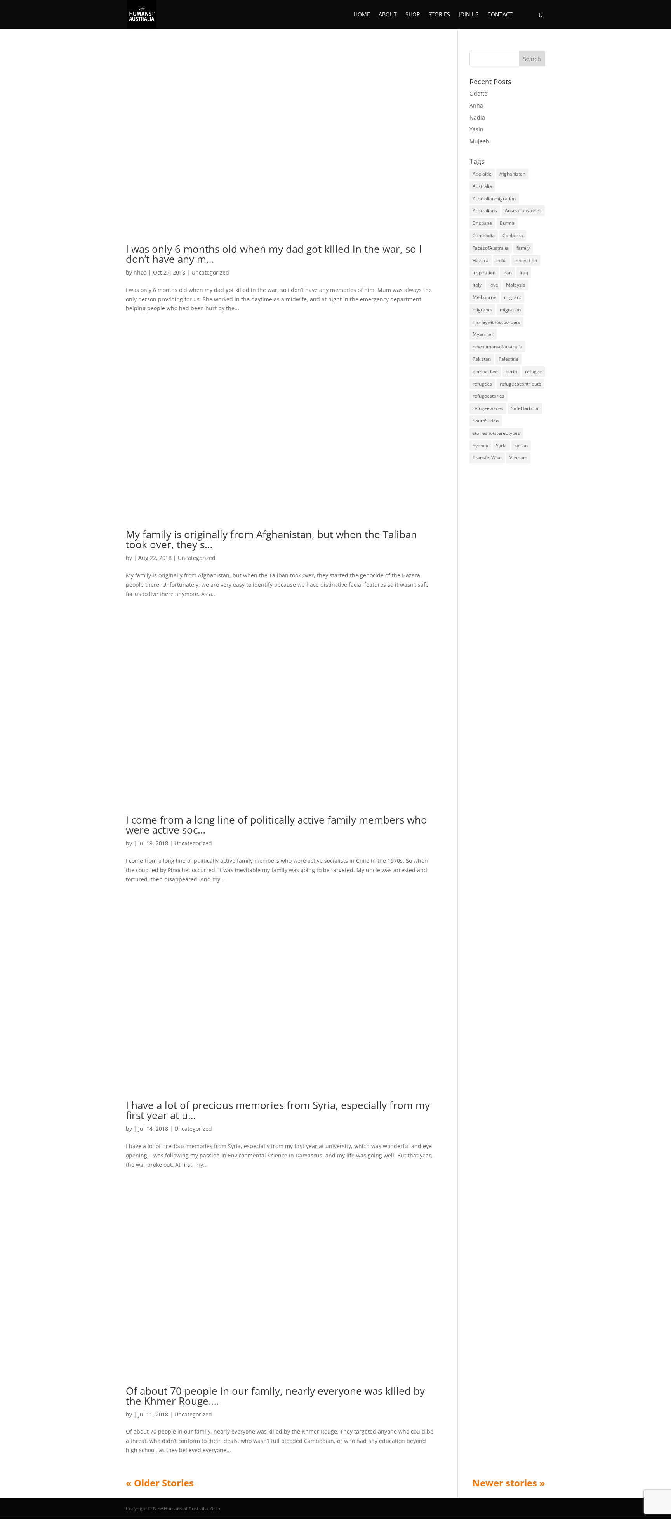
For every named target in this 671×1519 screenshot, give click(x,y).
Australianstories (523, 210)
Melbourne (484, 297)
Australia (482, 186)
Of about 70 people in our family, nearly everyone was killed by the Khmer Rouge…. (275, 1396)
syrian (521, 445)
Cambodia (484, 235)
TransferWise (487, 457)
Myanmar (483, 334)
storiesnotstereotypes (496, 433)
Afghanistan (512, 173)
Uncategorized (210, 272)
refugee (533, 371)
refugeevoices (488, 408)
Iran (507, 272)
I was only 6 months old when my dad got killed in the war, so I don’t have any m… (274, 254)
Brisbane (482, 223)
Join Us (469, 15)
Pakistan (482, 359)
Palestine (508, 359)
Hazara (480, 260)
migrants (482, 309)
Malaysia (515, 285)
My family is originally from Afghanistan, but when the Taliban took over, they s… (271, 539)
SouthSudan (486, 420)
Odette (478, 93)
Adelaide (482, 173)
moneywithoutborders (496, 322)
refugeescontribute (520, 384)
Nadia (477, 117)
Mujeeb (479, 141)
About (388, 15)
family (523, 248)
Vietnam (518, 457)
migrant (512, 297)
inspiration (484, 272)
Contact (500, 15)
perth (511, 371)
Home (362, 15)
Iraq (524, 272)
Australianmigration (494, 198)
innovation (526, 260)
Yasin (476, 129)
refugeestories (488, 396)
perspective (485, 371)
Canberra (512, 235)
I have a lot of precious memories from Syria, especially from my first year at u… (278, 1110)
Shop (412, 15)
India (501, 260)
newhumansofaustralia (497, 346)
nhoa (140, 272)
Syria (501, 445)
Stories (439, 15)
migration (510, 309)
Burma (507, 223)
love (493, 285)
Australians (485, 210)
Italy (477, 285)
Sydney (480, 445)
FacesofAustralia (491, 248)
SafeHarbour (525, 408)
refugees (482, 384)
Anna (476, 105)
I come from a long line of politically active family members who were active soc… (276, 825)
